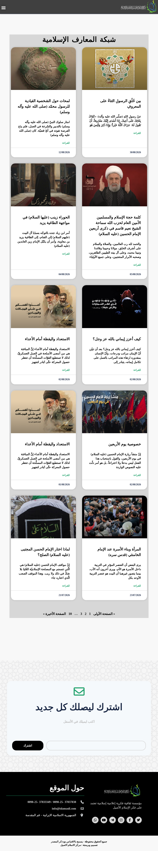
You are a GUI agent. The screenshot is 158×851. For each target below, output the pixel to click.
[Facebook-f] (130, 820)
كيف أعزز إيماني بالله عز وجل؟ (117, 339)
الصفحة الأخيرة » (54, 614)
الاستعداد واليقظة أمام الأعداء (47, 339)
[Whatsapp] (95, 820)
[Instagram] (121, 820)
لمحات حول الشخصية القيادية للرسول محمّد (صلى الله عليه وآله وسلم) (44, 106)
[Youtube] (104, 820)
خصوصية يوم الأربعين (124, 444)
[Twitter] (138, 820)
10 (70, 614)
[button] (3, 7)
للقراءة (137, 133)
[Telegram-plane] (112, 820)
